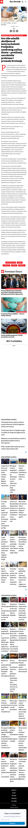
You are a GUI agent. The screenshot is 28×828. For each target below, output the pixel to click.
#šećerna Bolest (11, 262)
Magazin (14, 798)
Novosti (14, 790)
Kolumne (14, 801)
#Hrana (14, 265)
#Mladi (19, 262)
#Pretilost (6, 265)
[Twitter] (11, 31)
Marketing (14, 805)
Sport (14, 793)
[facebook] (17, 31)
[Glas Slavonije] (1, 2)
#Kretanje (21, 265)
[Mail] (14, 31)
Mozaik (14, 795)
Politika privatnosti (14, 807)
